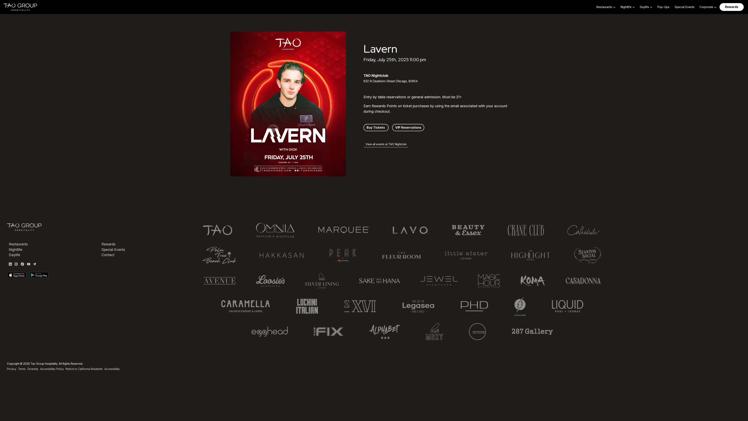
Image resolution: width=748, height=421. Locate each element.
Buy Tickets (376, 127)
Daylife (14, 255)
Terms (22, 369)
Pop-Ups (663, 7)
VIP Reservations (408, 127)
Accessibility (112, 369)
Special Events (684, 7)
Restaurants (18, 244)
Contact (107, 255)
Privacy (11, 369)
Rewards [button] (731, 7)
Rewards (108, 244)
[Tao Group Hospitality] (21, 7)
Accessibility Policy (52, 369)
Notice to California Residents (84, 369)
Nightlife (15, 250)
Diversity (32, 369)
